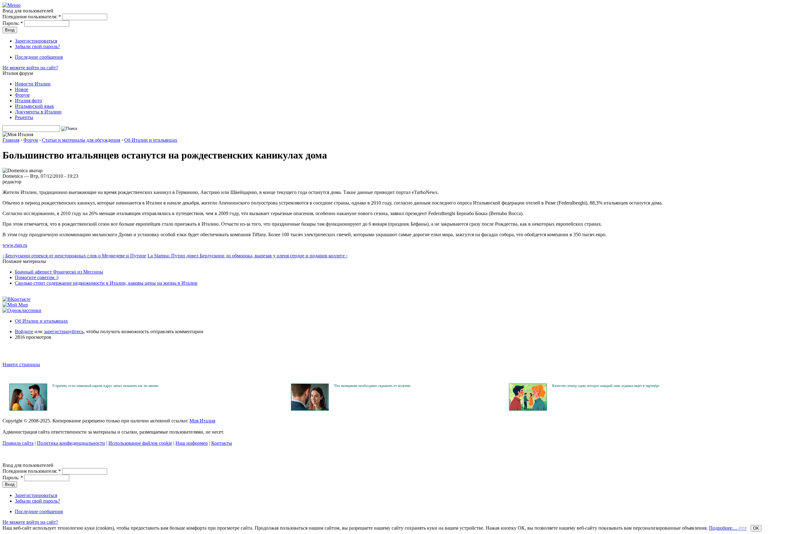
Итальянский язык (34, 106)
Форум (22, 95)
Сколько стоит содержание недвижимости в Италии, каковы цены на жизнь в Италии (106, 283)
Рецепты (24, 117)
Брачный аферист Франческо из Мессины (59, 271)
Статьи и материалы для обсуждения (81, 140)
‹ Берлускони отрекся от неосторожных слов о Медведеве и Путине (74, 255)
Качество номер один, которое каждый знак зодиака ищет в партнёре (605, 386)
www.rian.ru (14, 245)
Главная (10, 140)
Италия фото (28, 100)
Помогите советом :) (36, 277)
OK (756, 528)
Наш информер (191, 443)
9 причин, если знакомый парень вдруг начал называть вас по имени (105, 386)
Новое (21, 89)
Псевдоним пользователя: (31, 16)
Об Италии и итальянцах (150, 140)
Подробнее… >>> (728, 528)
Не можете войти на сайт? (30, 67)
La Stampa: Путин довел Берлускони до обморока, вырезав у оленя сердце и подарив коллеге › (248, 255)
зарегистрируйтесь (64, 331)
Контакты (221, 443)
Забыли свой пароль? (37, 46)
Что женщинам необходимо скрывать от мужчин (372, 386)
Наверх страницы (21, 364)
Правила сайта (18, 443)
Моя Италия (202, 420)
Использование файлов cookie (140, 443)
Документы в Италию (38, 111)
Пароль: (12, 23)
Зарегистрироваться (36, 41)
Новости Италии (33, 83)
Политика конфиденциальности (71, 443)
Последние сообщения (39, 57)
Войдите (24, 331)
